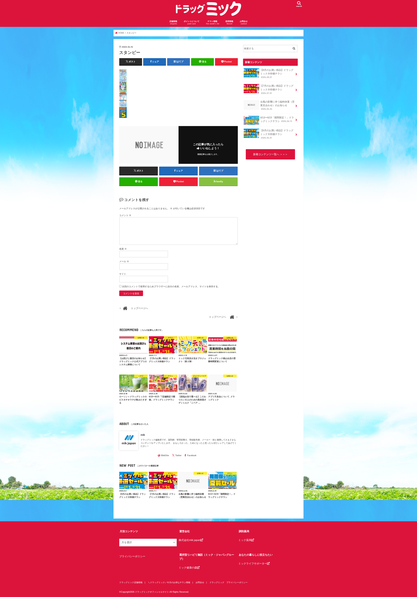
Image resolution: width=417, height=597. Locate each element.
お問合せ (244, 22)
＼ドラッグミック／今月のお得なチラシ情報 (169, 582)
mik (143, 434)
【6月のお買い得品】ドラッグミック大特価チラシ (276, 134)
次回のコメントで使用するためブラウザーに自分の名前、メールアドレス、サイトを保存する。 (171, 286)
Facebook (191, 455)
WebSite (165, 455)
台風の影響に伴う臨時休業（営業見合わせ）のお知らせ (277, 105)
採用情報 (229, 22)
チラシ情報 (212, 22)
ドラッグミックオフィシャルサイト (152, 592)
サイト (122, 274)
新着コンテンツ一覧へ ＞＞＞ (270, 154)
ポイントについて (191, 22)
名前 (123, 249)
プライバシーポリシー (132, 556)
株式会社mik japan (189, 540)
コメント (125, 215)
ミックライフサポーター (252, 563)
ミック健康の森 (188, 567)
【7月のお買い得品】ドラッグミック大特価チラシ (276, 89)
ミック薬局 (244, 540)
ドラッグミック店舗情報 (131, 582)
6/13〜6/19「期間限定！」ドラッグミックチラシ (277, 119)
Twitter (178, 455)
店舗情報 (173, 22)
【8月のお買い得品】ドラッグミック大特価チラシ (276, 73)
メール (124, 261)
